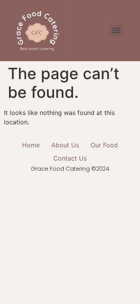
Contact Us (70, 158)
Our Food (104, 145)
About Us (65, 145)
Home (31, 145)
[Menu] (116, 30)
